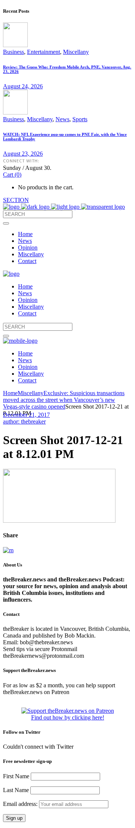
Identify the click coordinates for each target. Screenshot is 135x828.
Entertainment (43, 52)
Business (13, 52)
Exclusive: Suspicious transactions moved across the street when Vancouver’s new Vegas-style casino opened (63, 400)
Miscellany (76, 52)
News (62, 119)
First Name (16, 776)
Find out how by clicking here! (67, 717)
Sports (79, 119)
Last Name (16, 790)
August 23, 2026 (23, 153)
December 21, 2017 (26, 415)
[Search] (6, 223)
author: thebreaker (24, 421)
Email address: (21, 804)
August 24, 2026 (23, 86)
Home (10, 393)
